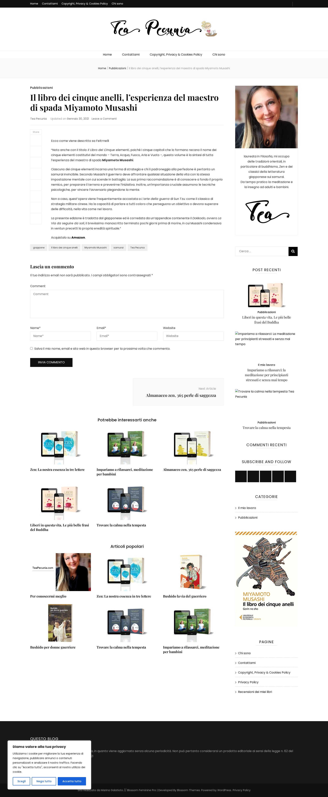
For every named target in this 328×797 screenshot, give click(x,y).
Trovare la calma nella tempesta (121, 525)
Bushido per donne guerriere (53, 647)
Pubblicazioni (41, 88)
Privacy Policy (248, 682)
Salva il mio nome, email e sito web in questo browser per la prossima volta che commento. (102, 348)
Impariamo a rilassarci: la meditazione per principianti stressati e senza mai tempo (266, 375)
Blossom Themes (188, 790)
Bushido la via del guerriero (184, 596)
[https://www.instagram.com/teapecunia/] (265, 476)
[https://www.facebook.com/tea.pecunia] (241, 476)
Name (35, 328)
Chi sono (117, 3)
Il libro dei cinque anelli (64, 247)
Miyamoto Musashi (95, 247)
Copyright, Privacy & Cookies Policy (85, 3)
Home (34, 3)
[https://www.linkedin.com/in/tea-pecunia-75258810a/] (278, 476)
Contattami (50, 3)
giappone (38, 247)
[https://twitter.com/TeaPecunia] (290, 476)
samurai (119, 247)
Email (101, 328)
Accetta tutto (71, 781)
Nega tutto (44, 781)
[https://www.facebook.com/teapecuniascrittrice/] (253, 476)
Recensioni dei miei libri (255, 692)
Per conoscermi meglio (48, 596)
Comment (38, 286)
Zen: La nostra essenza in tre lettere (57, 469)
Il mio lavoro (266, 365)
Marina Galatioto (112, 790)
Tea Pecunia (38, 119)
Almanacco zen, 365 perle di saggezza (192, 469)
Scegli (21, 781)
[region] (49, 764)
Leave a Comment (104, 119)
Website (169, 328)
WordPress (224, 790)
